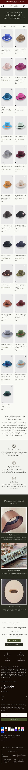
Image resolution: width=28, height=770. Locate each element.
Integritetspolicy (4, 737)
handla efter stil (14, 640)
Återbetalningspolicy (16, 735)
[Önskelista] (24, 6)
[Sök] (4, 6)
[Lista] (26, 27)
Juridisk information (11, 737)
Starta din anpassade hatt (14, 644)
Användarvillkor (3, 735)
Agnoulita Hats (6, 741)
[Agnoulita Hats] (14, 6)
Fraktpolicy (10, 735)
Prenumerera (14, 719)
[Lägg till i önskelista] (11, 30)
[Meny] (1, 6)
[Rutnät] (24, 27)
